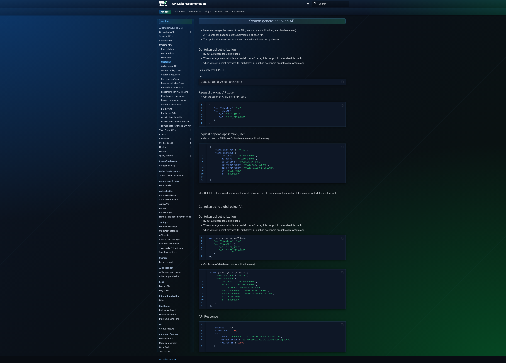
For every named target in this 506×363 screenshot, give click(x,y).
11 (202, 176)
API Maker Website (167, 359)
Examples (180, 11)
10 (202, 173)
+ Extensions (238, 11)
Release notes (221, 11)
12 (202, 179)
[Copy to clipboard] (342, 82)
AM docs (165, 11)
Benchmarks (195, 11)
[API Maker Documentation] (163, 3)
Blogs (208, 11)
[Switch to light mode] (308, 4)
